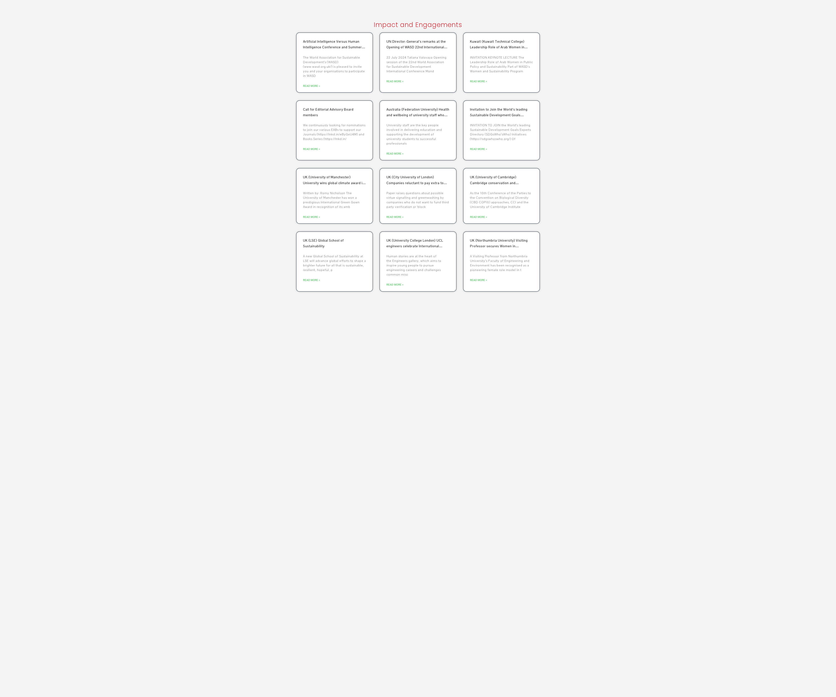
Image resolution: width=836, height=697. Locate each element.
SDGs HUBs (663, 10)
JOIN (563, 10)
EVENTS (713, 10)
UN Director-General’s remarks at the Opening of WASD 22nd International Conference (416, 47)
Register (823, 10)
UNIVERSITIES (585, 10)
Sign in (808, 10)
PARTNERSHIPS (761, 10)
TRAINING (785, 10)
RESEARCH (638, 10)
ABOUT (544, 10)
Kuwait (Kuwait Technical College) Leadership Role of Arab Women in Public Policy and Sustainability (497, 47)
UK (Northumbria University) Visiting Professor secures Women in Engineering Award (499, 246)
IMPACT (734, 10)
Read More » (311, 86)
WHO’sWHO (689, 10)
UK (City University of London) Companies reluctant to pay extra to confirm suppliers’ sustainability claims (417, 183)
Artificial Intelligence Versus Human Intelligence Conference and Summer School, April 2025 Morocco (332, 47)
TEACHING (613, 10)
